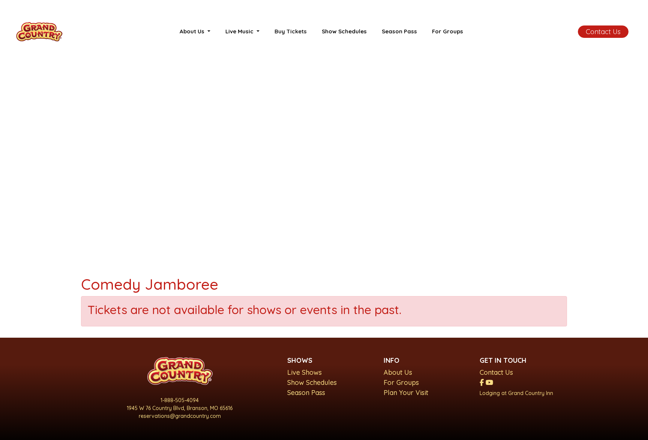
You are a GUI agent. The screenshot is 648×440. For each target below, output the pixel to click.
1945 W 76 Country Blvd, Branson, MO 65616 (179, 408)
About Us (398, 372)
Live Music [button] (240, 31)
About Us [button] (193, 31)
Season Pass (399, 31)
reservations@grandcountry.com (180, 416)
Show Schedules (344, 31)
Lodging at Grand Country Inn (516, 393)
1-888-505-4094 (179, 400)
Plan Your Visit (406, 392)
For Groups (447, 31)
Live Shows (304, 372)
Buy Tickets (290, 31)
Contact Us (603, 31)
